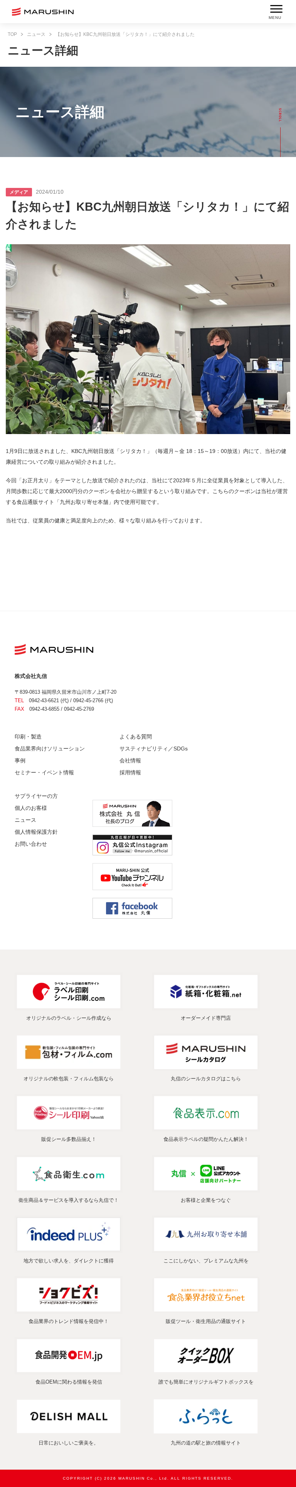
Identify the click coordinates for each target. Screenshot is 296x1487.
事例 (20, 760)
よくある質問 (135, 736)
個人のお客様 (31, 808)
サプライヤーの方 (36, 796)
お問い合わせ (31, 844)
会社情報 (130, 760)
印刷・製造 (28, 736)
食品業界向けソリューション (50, 748)
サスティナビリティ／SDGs (153, 748)
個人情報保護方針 (36, 832)
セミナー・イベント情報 (44, 772)
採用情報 (130, 772)
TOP (12, 34)
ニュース (36, 34)
